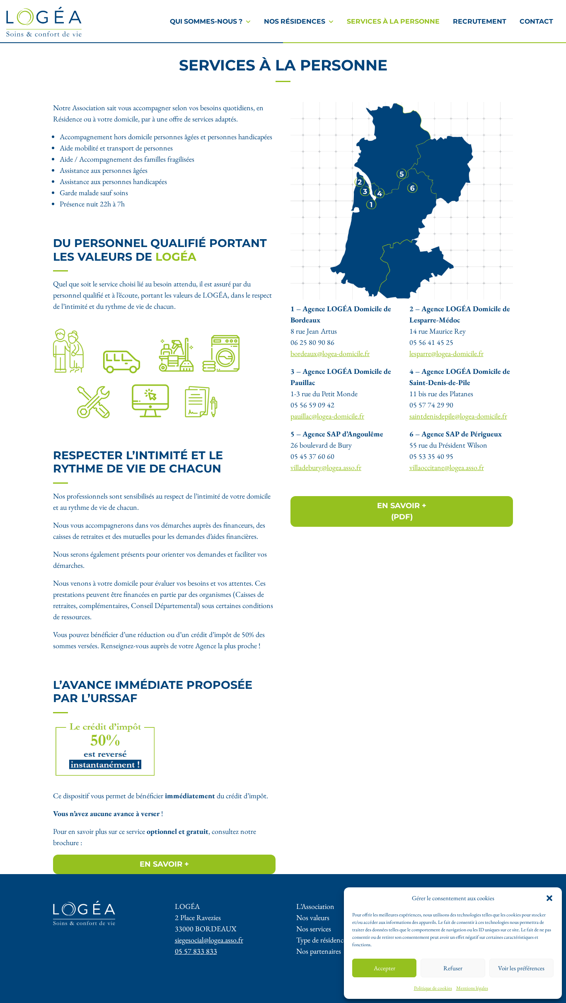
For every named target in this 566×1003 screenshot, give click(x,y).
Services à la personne (393, 21)
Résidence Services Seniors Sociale (298, 9)
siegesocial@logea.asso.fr (209, 940)
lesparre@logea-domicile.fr (446, 353)
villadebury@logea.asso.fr (325, 467)
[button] (549, 898)
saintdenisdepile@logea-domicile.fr (458, 416)
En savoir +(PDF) (401, 511)
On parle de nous (192, 13)
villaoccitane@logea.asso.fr (446, 467)
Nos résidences (294, 21)
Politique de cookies (433, 988)
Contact (536, 21)
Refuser (452, 968)
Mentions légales (472, 988)
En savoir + (164, 864)
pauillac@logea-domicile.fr (327, 416)
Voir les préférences (521, 968)
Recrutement (479, 21)
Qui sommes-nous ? (206, 21)
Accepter (384, 968)
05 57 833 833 (196, 951)
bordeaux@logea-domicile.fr (330, 353)
